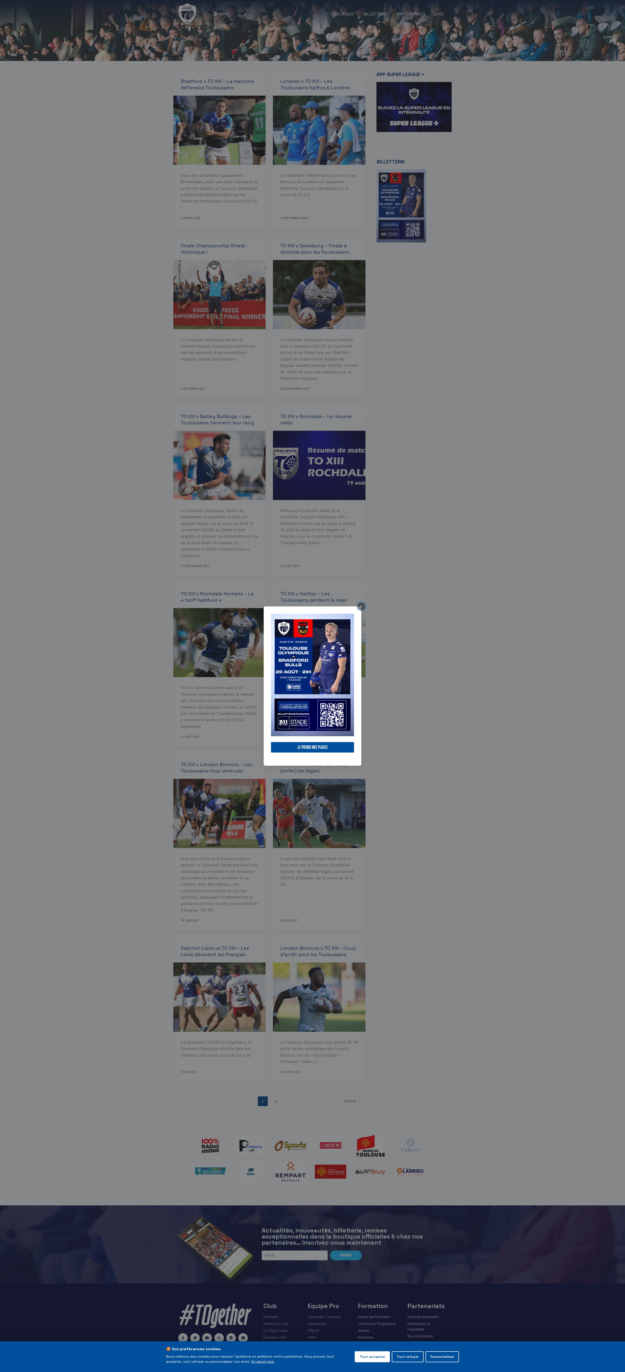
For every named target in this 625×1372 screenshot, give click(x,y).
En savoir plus (262, 1361)
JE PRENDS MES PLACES (312, 747)
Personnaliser (442, 1356)
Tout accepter (372, 1356)
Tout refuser (408, 1356)
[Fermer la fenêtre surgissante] (361, 606)
